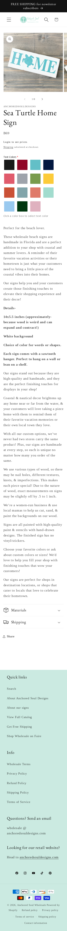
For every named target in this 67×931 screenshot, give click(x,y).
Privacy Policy (17, 773)
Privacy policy (50, 910)
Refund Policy (16, 783)
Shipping (8, 147)
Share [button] (11, 636)
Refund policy (30, 910)
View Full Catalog (19, 717)
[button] (9, 19)
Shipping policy (47, 916)
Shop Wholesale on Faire (24, 736)
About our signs (18, 707)
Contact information (35, 923)
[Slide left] (25, 99)
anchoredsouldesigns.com (39, 857)
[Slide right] (42, 99)
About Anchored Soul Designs (27, 698)
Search (11, 688)
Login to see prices (15, 142)
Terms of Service (18, 802)
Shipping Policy (18, 792)
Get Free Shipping (19, 726)
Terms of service (24, 916)
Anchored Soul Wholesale (31, 905)
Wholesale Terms (19, 764)
